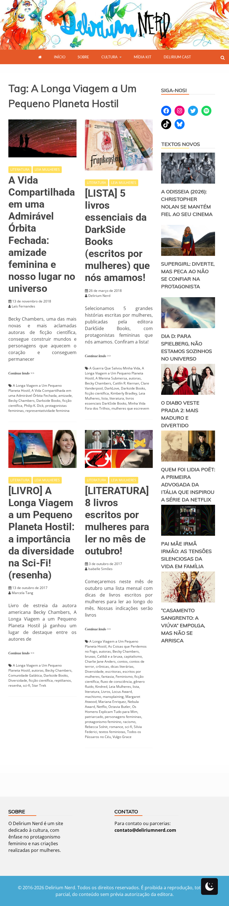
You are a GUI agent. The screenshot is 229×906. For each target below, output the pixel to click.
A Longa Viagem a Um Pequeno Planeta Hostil (114, 373)
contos (122, 661)
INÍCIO (59, 57)
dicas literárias (122, 666)
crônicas (102, 666)
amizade (65, 395)
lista (104, 398)
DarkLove (111, 388)
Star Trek (39, 685)
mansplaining (113, 696)
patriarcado (94, 716)
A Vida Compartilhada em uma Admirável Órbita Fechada (39, 393)
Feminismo (124, 676)
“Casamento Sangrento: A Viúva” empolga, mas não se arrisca (183, 625)
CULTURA (109, 57)
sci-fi (26, 685)
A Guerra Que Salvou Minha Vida (114, 368)
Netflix (102, 706)
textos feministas (112, 731)
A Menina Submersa (111, 378)
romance (116, 726)
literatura (116, 398)
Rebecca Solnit (96, 726)
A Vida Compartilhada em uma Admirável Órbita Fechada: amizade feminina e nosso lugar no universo (41, 234)
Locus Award (122, 691)
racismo (129, 721)
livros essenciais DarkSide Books (109, 401)
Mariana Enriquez (112, 701)
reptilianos (62, 680)
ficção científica (97, 393)
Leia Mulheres (120, 686)
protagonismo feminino (103, 721)
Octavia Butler (119, 706)
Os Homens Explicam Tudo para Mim (111, 709)
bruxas (90, 656)
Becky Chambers (21, 400)
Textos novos (180, 144)
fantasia (107, 676)
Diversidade (17, 680)
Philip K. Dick (34, 405)
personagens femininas (123, 716)
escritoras (113, 671)
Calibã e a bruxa (109, 656)
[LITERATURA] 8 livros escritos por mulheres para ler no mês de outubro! (117, 521)
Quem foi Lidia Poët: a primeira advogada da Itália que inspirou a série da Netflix (188, 484)
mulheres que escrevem (130, 408)
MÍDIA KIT (142, 57)
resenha (14, 685)
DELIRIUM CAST (177, 57)
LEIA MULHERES (47, 169)
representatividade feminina (47, 410)
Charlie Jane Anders (100, 661)
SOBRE (83, 57)
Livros (105, 691)
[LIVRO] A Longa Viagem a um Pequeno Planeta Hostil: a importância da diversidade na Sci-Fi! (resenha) (41, 533)
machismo (93, 696)
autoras (135, 378)
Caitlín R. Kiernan (126, 383)
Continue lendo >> (21, 373)
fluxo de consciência (116, 681)
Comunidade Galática (25, 675)
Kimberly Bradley (124, 393)
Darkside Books (48, 400)
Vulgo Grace (122, 736)
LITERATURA (20, 169)
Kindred (101, 686)
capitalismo (133, 656)
